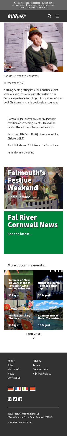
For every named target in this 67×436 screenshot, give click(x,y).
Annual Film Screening (21, 152)
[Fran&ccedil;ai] (18, 388)
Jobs (10, 365)
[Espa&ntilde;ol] (33, 388)
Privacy (37, 361)
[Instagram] (10, 399)
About (11, 361)
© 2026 (19, 422)
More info (43, 7)
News (11, 374)
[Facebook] (20, 399)
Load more (33, 334)
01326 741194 (14, 413)
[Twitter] (15, 399)
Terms (36, 365)
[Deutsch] (11, 388)
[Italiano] (25, 388)
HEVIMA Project (42, 374)
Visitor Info (14, 369)
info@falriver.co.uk (30, 413)
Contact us (14, 378)
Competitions (40, 369)
